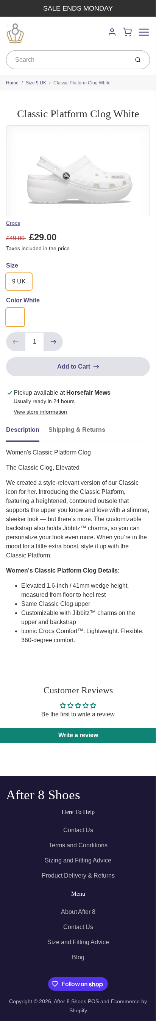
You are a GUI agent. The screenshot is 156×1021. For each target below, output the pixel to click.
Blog (78, 957)
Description (22, 429)
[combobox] (67, 59)
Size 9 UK (36, 83)
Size (12, 265)
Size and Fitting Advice (78, 942)
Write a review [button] (78, 735)
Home (12, 83)
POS (93, 1001)
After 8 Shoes (43, 795)
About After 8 (78, 912)
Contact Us (78, 830)
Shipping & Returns (76, 429)
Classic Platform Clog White (82, 83)
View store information (40, 412)
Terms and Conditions (78, 845)
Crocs (13, 223)
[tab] (27, 432)
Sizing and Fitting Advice (78, 860)
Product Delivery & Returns (78, 875)
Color (23, 300)
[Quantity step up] (53, 341)
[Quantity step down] (15, 341)
